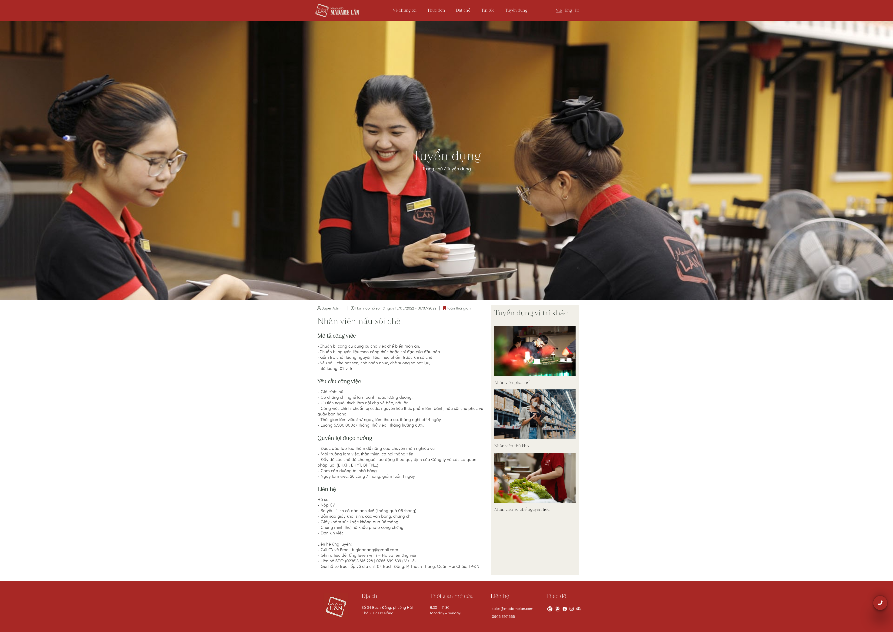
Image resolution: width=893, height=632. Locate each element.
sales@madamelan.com (511, 609)
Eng (568, 10)
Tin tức (487, 10)
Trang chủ (433, 169)
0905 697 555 (503, 617)
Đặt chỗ (463, 10)
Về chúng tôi (405, 10)
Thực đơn (436, 10)
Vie (559, 10)
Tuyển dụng (516, 10)
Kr (577, 10)
